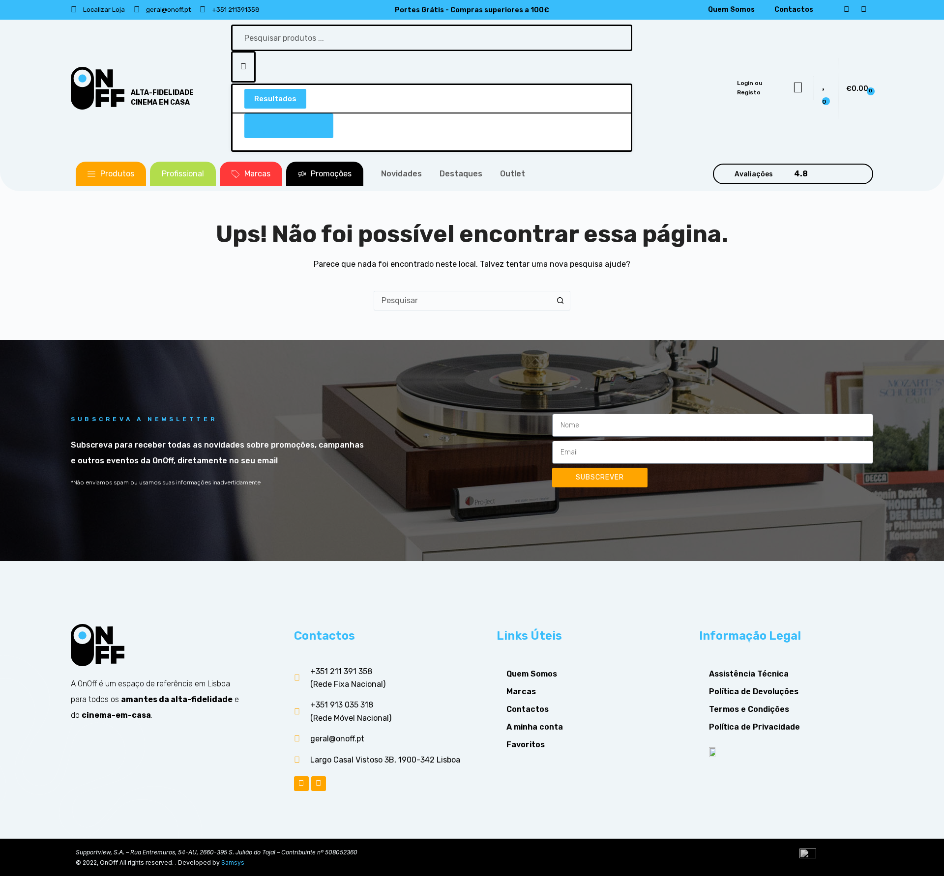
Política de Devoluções (753, 691)
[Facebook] (846, 9)
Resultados (275, 98)
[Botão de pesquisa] (560, 301)
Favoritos (525, 744)
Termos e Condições (749, 709)
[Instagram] (863, 9)
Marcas (521, 691)
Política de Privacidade (754, 727)
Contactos (793, 9)
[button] (111, 174)
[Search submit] (243, 67)
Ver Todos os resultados (288, 131)
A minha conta (534, 727)
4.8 (801, 173)
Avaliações (754, 174)
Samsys (232, 862)
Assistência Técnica (749, 673)
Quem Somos (731, 9)
